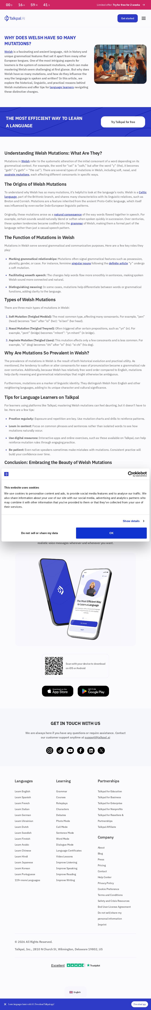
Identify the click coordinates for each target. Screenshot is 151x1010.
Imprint (102, 924)
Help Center (104, 877)
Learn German (23, 815)
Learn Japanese (24, 862)
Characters (62, 809)
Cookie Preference (108, 889)
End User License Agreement (114, 906)
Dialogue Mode (64, 844)
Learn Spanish (23, 797)
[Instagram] (49, 750)
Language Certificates (69, 850)
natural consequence (68, 214)
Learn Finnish (22, 838)
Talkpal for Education (110, 791)
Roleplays (62, 803)
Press (101, 859)
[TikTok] (60, 750)
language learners (62, 87)
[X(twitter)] (101, 750)
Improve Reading (66, 874)
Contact (102, 871)
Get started (127, 18)
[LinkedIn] (91, 750)
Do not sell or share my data (39, 532)
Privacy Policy (106, 883)
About (101, 847)
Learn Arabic (22, 844)
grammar (77, 223)
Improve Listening (66, 862)
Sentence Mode (65, 832)
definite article (118, 263)
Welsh (8, 51)
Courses (61, 797)
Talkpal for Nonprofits (110, 809)
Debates (61, 815)
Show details (131, 521)
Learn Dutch (22, 827)
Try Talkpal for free (123, 122)
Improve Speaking (66, 868)
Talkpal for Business (109, 797)
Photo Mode (63, 821)
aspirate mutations (16, 174)
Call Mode (62, 827)
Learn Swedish (23, 832)
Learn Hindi (21, 856)
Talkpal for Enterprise (110, 803)
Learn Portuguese (25, 874)
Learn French (22, 803)
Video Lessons (64, 856)
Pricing (102, 865)
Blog (100, 853)
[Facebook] (80, 750)
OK (111, 532)
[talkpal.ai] (14, 18)
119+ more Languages (27, 880)
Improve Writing (65, 880)
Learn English (22, 791)
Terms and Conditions (110, 895)
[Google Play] (93, 691)
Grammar (61, 791)
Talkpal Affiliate (107, 827)
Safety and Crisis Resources (114, 901)
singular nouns (81, 263)
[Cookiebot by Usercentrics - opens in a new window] (131, 474)
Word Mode (62, 838)
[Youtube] (70, 750)
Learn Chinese (23, 850)
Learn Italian (22, 809)
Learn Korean (22, 868)
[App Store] (57, 691)
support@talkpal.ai (97, 737)
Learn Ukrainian (24, 821)
